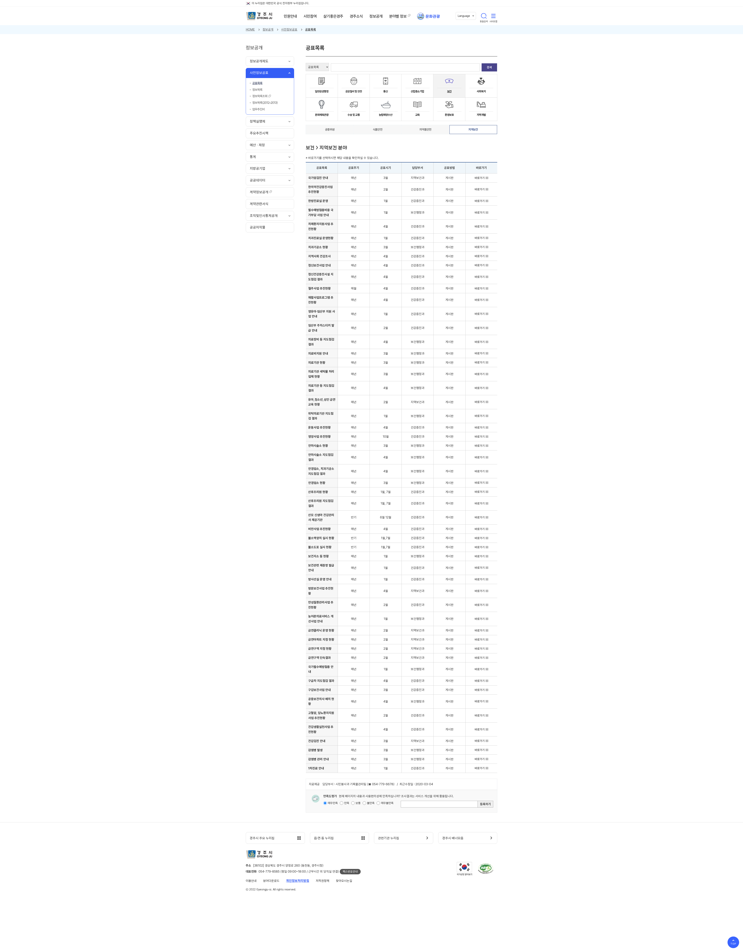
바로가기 (480, 178)
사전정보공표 (289, 29)
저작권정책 (322, 881)
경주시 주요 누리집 (262, 838)
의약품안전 (425, 129)
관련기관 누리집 (388, 838)
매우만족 (333, 803)
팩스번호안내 (350, 871)
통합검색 (484, 16)
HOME (250, 29)
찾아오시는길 (344, 881)
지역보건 (473, 129)
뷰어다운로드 (271, 881)
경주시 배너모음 (452, 838)
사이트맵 (493, 16)
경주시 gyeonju (259, 16)
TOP (733, 943)
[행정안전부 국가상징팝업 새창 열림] (464, 869)
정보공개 (268, 29)
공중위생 (330, 129)
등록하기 (485, 804)
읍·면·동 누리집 (324, 838)
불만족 (371, 803)
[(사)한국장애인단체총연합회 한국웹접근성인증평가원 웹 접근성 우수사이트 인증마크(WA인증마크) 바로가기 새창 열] (485, 868)
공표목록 (310, 29)
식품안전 (377, 129)
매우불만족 (387, 803)
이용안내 (251, 881)
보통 (358, 803)
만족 (346, 803)
